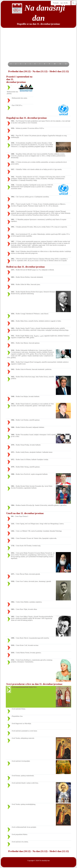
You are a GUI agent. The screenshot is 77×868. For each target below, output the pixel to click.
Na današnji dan (44, 860)
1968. (13, 427)
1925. (13, 362)
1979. (13, 467)
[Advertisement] (38, 47)
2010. (13, 645)
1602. (13, 121)
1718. (13, 545)
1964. (13, 197)
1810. (13, 284)
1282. (13, 531)
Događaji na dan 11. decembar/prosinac (26, 118)
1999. (13, 638)
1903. (13, 328)
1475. (13, 270)
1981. (13, 486)
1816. (13, 128)
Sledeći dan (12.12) (59, 71)
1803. (13, 277)
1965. (13, 609)
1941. (13, 177)
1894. (13, 162)
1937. (13, 169)
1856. (13, 313)
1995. (13, 616)
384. (12, 516)
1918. (13, 350)
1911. (12, 336)
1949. (13, 396)
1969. (13, 434)
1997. (13, 241)
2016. (13, 660)
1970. (13, 445)
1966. (13, 420)
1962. (13, 404)
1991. (13, 219)
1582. (13, 538)
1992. (13, 234)
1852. (13, 135)
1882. (13, 321)
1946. (13, 185)
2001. (13, 259)
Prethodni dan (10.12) (19, 71)
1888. (13, 154)
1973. (13, 211)
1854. (13, 553)
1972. (13, 204)
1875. (13, 574)
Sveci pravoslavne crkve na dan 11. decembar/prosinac (34, 684)
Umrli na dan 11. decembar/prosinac (25, 513)
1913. (13, 343)
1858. (13, 143)
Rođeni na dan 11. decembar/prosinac (25, 266)
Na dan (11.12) (40, 71)
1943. (13, 369)
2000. (13, 251)
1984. (13, 505)
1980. (13, 474)
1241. (13, 523)
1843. (13, 292)
